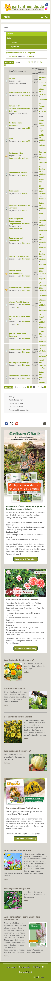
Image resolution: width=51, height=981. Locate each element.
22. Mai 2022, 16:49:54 (42, 123)
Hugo (44, 85)
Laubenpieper (44, 99)
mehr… (26, 672)
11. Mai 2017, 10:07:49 (42, 137)
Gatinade (42, 145)
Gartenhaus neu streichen (19, 92)
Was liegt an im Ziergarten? (17, 888)
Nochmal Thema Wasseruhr (15, 124)
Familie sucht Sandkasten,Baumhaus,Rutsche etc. (19, 108)
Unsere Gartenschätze (14, 688)
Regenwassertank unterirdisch (16, 239)
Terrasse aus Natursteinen (19, 375)
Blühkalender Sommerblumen (18, 850)
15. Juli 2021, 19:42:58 (42, 362)
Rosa (43, 368)
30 (41, 62)
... (27, 62)
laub (11, 138)
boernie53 (26, 128)
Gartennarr (43, 162)
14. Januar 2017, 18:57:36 (42, 302)
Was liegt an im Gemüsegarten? (19, 660)
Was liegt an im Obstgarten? (17, 750)
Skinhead (42, 264)
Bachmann (43, 310)
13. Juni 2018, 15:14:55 (42, 91)
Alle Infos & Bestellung (26, 838)
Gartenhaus (14, 191)
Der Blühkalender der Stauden (18, 716)
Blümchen (42, 199)
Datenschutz (24, 967)
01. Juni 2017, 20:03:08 (42, 205)
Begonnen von (21, 71)
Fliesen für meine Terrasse (20, 287)
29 (38, 62)
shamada (30, 56)
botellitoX (26, 95)
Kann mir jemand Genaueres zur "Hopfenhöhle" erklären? (19, 221)
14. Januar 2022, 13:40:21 (42, 348)
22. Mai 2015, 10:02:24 (42, 333)
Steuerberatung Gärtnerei (19, 349)
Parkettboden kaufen (18, 172)
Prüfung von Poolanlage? (19, 362)
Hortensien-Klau (16, 153)
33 (5, 65)
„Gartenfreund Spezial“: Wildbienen (22, 808)
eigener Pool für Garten (19, 302)
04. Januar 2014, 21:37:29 (42, 79)
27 (32, 62)
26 (29, 62)
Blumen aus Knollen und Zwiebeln (22, 599)
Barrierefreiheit (25, 972)
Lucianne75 (43, 296)
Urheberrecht (38, 967)
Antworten (36, 68)
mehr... (6, 956)
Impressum (11, 967)
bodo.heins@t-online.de (19, 158)
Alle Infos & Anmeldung (25, 648)
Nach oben (9, 387)
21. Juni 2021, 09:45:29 (42, 374)
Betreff (11, 71)
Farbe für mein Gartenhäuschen (16, 271)
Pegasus (42, 279)
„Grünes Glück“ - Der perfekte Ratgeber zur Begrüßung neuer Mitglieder (26, 507)
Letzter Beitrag (41, 70)
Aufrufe (35, 73)
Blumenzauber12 (16, 229)
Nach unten (9, 62)
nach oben (39, 977)
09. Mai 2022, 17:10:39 (42, 271)
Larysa (41, 131)
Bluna (24, 210)
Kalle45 (42, 382)
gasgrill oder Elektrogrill (19, 256)
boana (24, 175)
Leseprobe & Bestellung (25, 559)
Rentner (12, 78)
